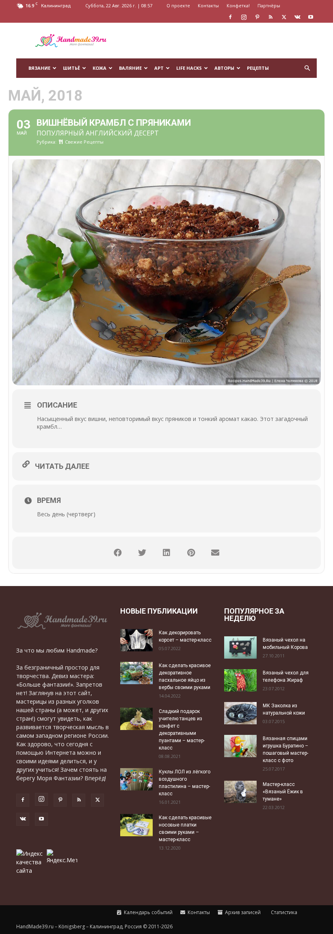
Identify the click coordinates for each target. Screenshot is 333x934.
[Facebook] (230, 17)
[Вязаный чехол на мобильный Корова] (240, 647)
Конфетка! (238, 5)
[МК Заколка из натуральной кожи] (240, 713)
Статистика (283, 912)
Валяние (130, 68)
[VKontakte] (297, 17)
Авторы (224, 68)
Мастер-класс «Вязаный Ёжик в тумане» (283, 792)
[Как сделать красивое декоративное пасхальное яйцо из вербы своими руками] (136, 673)
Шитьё (71, 68)
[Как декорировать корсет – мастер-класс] (136, 640)
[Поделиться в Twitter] (142, 553)
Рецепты (258, 68)
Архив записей (242, 912)
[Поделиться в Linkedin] (166, 553)
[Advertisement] (221, 40)
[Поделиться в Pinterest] (191, 553)
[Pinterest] (257, 17)
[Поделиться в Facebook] (118, 553)
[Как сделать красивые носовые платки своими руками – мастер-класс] (136, 825)
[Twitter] (284, 17)
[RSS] (270, 17)
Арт (159, 68)
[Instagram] (244, 17)
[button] (307, 68)
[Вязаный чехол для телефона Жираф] (240, 680)
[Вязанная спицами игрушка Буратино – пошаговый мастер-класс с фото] (240, 746)
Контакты (208, 5)
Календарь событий (148, 912)
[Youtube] (311, 17)
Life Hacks (189, 68)
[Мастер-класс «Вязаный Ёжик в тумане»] (240, 792)
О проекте (178, 5)
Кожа (99, 68)
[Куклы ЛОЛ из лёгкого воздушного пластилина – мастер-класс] (136, 779)
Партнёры (268, 5)
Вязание (39, 68)
